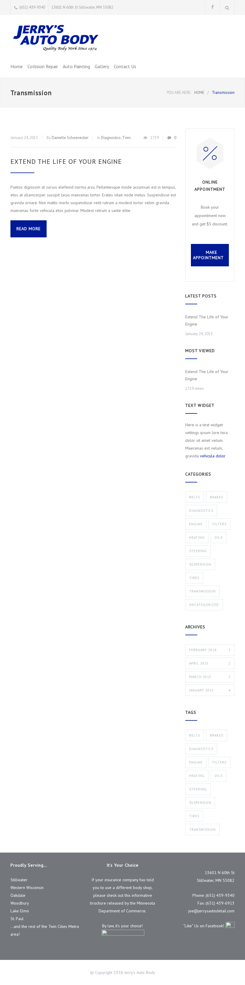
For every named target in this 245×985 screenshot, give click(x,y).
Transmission (202, 591)
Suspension (200, 564)
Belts (194, 497)
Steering (198, 551)
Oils (219, 537)
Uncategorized (204, 605)
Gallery (102, 66)
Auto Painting (76, 66)
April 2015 (210, 663)
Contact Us (125, 66)
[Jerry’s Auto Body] (55, 38)
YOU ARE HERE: (179, 92)
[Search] (227, 7)
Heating (197, 537)
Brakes (216, 497)
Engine (196, 524)
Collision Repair (42, 66)
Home (16, 66)
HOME (199, 92)
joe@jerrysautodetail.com (211, 911)
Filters (219, 524)
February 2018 (210, 650)
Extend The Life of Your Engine (66, 161)
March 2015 (210, 677)
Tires (126, 137)
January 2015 (210, 690)
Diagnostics (111, 137)
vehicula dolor (213, 456)
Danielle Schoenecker (70, 137)
